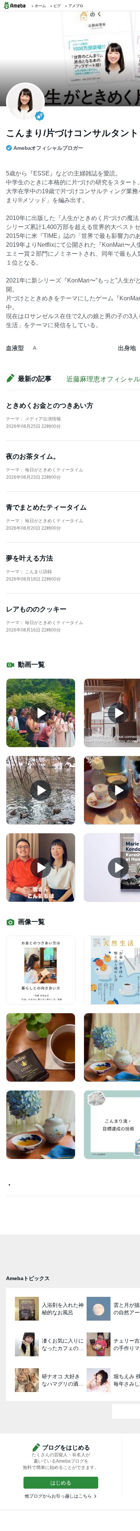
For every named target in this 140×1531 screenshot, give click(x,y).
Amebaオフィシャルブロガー (48, 148)
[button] (61, 1483)
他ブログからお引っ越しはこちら (58, 1496)
